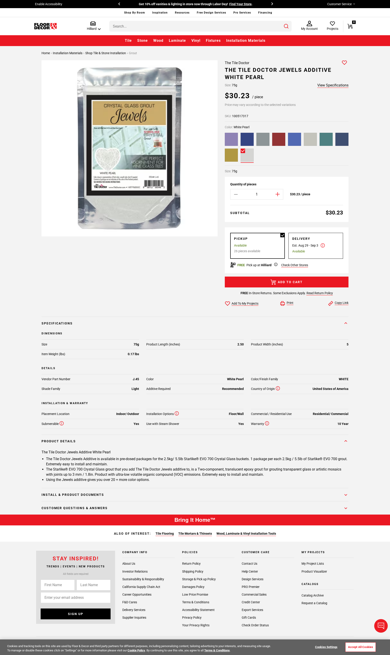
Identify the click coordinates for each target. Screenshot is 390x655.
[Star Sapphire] (247, 139)
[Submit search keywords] (286, 26)
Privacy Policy (192, 617)
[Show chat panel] (381, 626)
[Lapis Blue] (341, 139)
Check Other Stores (294, 265)
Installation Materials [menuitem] (245, 40)
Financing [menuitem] (265, 12)
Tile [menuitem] (128, 40)
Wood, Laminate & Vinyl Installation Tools (246, 533)
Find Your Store (240, 4)
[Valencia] (231, 155)
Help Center (250, 571)
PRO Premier (251, 586)
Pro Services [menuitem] (242, 12)
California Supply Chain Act (141, 586)
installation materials (68, 53)
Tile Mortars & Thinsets (195, 533)
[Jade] (326, 139)
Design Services (252, 579)
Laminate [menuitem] (177, 40)
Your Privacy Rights (195, 625)
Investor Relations (135, 571)
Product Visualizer (314, 571)
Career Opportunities (136, 594)
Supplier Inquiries (134, 617)
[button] (93, 26)
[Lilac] (231, 139)
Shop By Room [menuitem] (134, 12)
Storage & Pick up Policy (199, 579)
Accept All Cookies (360, 647)
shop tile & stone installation (106, 53)
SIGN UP (75, 614)
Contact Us (249, 563)
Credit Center (251, 602)
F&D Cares (129, 602)
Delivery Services (133, 610)
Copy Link (341, 303)
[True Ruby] (278, 139)
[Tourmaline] (262, 139)
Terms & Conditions (195, 602)
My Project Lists (313, 563)
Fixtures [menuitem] (213, 40)
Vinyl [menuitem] (195, 40)
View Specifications (332, 85)
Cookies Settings (326, 647)
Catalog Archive (313, 595)
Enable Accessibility (48, 4)
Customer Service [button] (339, 4)
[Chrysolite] (310, 139)
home (46, 53)
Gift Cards (249, 617)
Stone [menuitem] (142, 40)
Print (290, 303)
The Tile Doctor (237, 63)
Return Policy (191, 563)
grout (133, 53)
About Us (128, 563)
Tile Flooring (165, 533)
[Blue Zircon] (294, 139)
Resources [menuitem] (182, 12)
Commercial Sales (254, 594)
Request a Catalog (314, 603)
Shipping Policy (192, 571)
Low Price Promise (195, 594)
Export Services (252, 610)
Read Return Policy (319, 293)
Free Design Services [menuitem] (211, 12)
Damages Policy (193, 586)
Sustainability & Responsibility (143, 579)
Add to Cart (290, 282)
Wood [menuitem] (158, 40)
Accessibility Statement (198, 610)
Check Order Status (255, 625)
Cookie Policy (136, 650)
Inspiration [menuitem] (160, 12)
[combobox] (200, 26)
